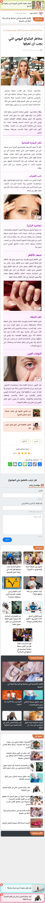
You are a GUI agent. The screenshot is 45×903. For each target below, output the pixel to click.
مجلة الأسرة (38, 30)
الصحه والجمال (27, 30)
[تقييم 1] (29, 453)
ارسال (7, 539)
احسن (35, 441)
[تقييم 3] (23, 453)
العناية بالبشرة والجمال (13, 30)
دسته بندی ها (21, 13)
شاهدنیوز (34, 13)
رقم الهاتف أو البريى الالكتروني (32, 503)
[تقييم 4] (19, 453)
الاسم (40, 490)
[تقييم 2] (26, 453)
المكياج (24, 441)
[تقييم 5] (16, 453)
